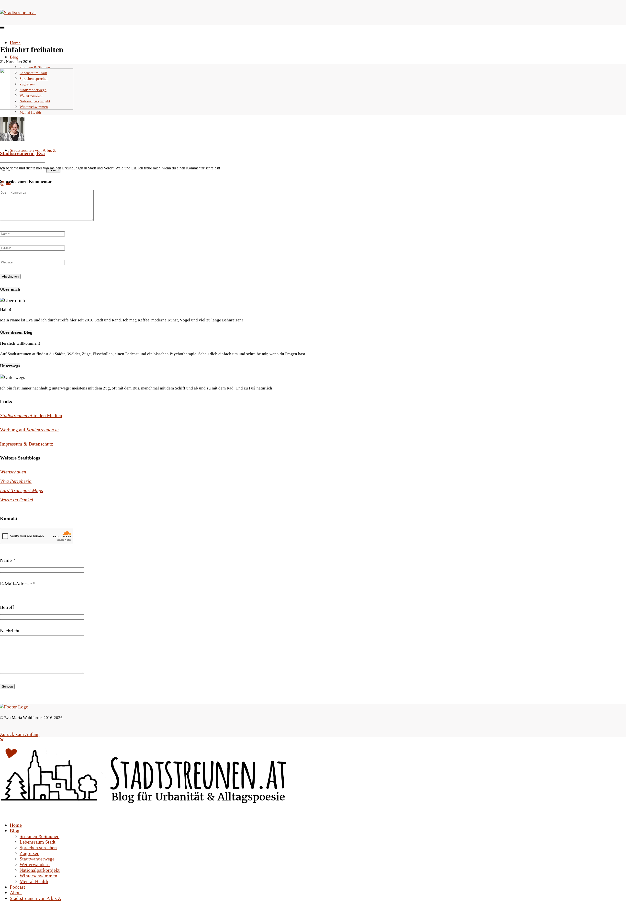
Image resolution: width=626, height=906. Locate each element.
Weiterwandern (35, 864)
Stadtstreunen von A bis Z (33, 150)
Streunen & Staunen (35, 67)
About (16, 892)
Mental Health (34, 881)
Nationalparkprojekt (40, 870)
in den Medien (31, 415)
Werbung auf (29, 429)
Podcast (17, 887)
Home (15, 42)
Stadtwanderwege (37, 858)
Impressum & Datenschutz (26, 444)
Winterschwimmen (38, 875)
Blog (14, 57)
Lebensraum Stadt (38, 842)
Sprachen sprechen (38, 847)
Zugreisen (29, 853)
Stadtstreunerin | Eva (22, 153)
